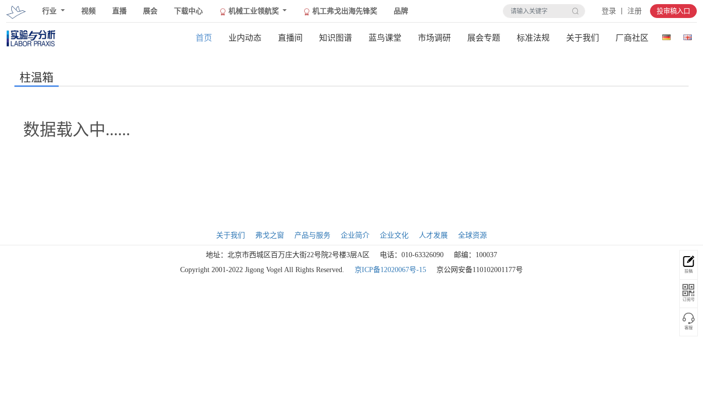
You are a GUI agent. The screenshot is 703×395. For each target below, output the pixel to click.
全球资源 (472, 235)
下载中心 (188, 11)
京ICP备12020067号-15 (390, 270)
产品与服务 (312, 235)
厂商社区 (632, 37)
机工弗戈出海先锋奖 (343, 11)
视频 (88, 11)
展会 (150, 11)
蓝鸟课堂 (384, 37)
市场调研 (434, 37)
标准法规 (533, 37)
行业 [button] (50, 11)
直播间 (290, 37)
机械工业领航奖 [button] (253, 11)
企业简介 (355, 235)
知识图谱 (335, 37)
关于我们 (582, 37)
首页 (204, 37)
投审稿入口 (673, 11)
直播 (119, 11)
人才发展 (433, 235)
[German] (666, 35)
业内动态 (245, 37)
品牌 (401, 11)
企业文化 (394, 235)
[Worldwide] (687, 35)
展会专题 (483, 37)
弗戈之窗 (269, 235)
